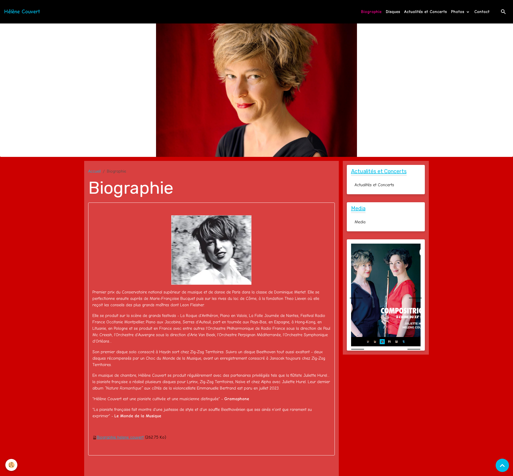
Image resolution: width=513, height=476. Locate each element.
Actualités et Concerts (425, 11)
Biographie (371, 11)
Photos (458, 11)
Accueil (94, 171)
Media (360, 222)
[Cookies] (11, 465)
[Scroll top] (502, 465)
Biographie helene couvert (120, 437)
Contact (481, 11)
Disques (393, 11)
